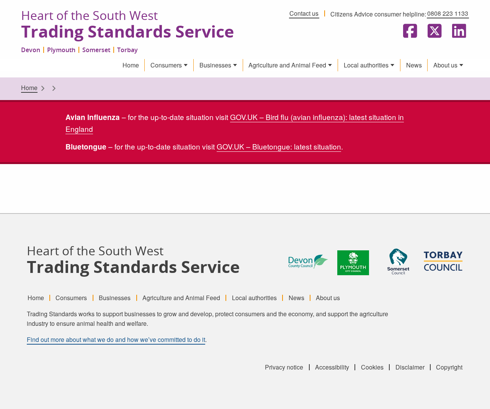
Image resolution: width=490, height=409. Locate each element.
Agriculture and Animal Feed (287, 65)
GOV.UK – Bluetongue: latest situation (279, 146)
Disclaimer (410, 367)
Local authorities (366, 65)
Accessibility (332, 367)
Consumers (166, 65)
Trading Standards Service (127, 31)
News (414, 65)
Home (130, 65)
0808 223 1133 (447, 13)
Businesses (215, 65)
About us (445, 65)
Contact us (303, 13)
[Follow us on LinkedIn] (457, 31)
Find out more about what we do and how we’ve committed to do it (116, 339)
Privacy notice (284, 367)
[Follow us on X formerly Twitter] (432, 31)
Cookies (372, 367)
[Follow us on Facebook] (408, 31)
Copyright (449, 367)
